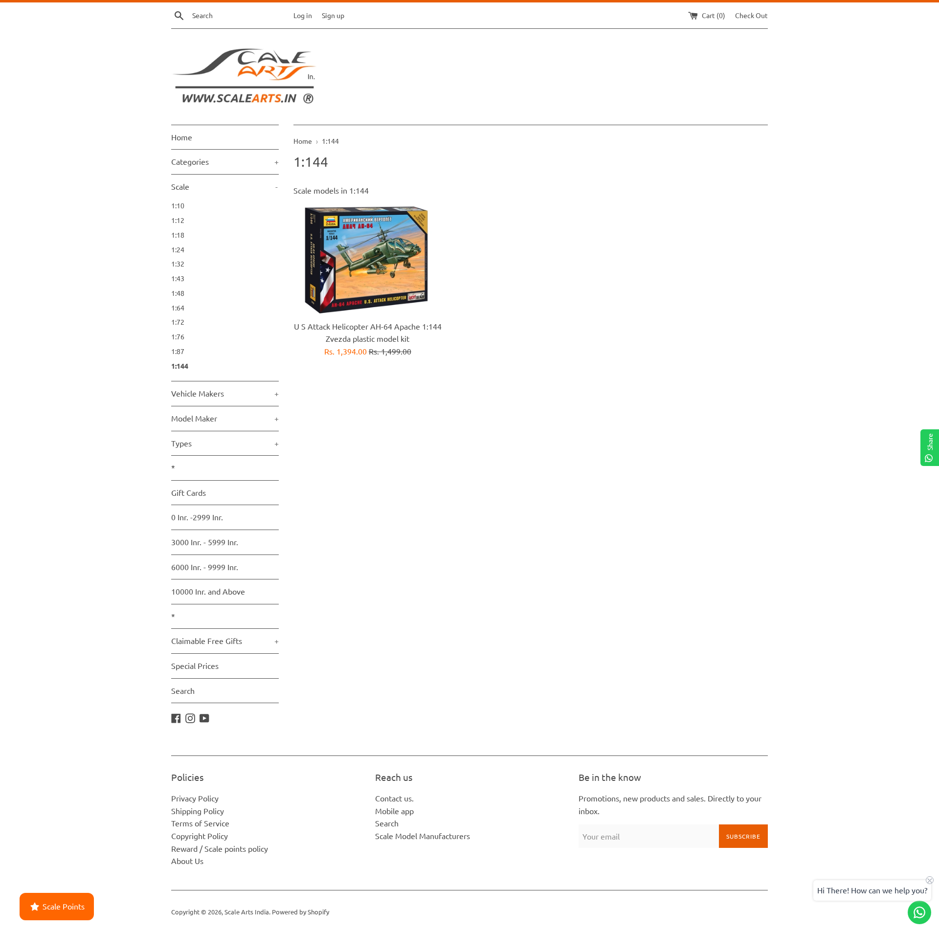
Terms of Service (200, 823)
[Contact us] (919, 912)
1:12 (177, 220)
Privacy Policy (195, 798)
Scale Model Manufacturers (422, 836)
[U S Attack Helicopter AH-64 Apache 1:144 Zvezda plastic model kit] (367, 259)
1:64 (177, 307)
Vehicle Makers (225, 393)
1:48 (177, 292)
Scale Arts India (246, 912)
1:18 (177, 234)
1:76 (177, 336)
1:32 (177, 263)
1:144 (179, 365)
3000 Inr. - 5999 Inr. (204, 542)
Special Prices (195, 665)
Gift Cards (188, 492)
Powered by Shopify (300, 912)
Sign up (333, 15)
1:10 (177, 205)
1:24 (177, 249)
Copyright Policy (199, 836)
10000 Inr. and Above (208, 591)
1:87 (177, 351)
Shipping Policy (197, 811)
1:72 (177, 321)
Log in (302, 15)
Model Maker (225, 418)
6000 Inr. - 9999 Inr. (204, 567)
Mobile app (394, 811)
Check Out (751, 15)
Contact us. (394, 798)
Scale (224, 186)
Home (181, 137)
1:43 (177, 278)
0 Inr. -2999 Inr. (197, 517)
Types (225, 443)
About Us (187, 860)
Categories (225, 161)
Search (183, 690)
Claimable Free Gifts (225, 640)
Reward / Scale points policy (219, 848)
